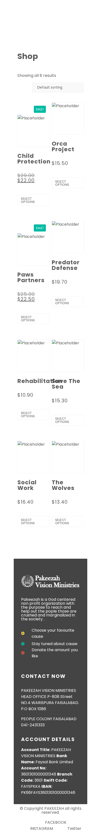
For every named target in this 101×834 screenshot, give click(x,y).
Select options (28, 200)
